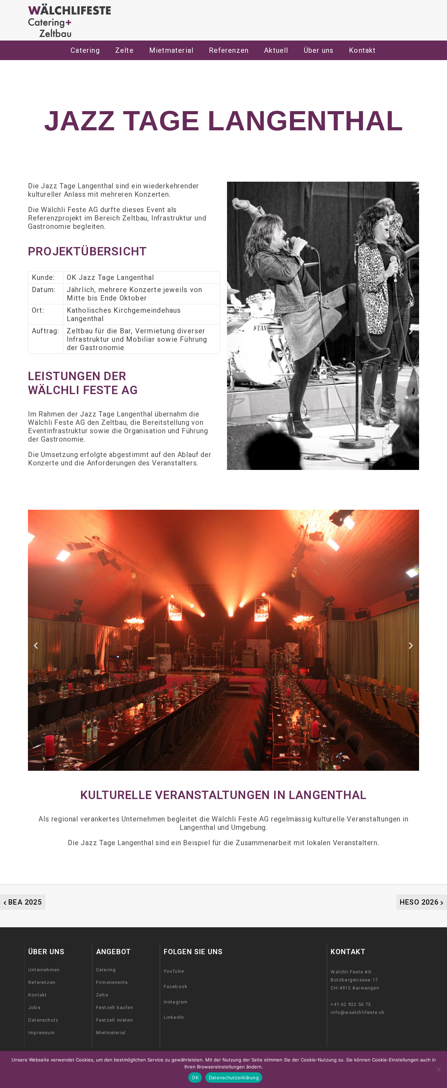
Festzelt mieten (114, 1020)
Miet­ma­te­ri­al (171, 50)
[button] (235, 331)
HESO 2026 (419, 902)
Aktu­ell (276, 50)
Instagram (176, 1001)
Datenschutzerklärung (234, 1077)
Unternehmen (44, 969)
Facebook (176, 986)
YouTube (174, 971)
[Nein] (438, 1069)
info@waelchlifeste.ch (357, 1012)
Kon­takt (362, 50)
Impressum (41, 1032)
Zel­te (124, 50)
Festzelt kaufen (114, 1007)
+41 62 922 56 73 (351, 1004)
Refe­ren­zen (229, 50)
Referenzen (42, 982)
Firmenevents (112, 982)
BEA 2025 (25, 902)
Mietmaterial (111, 1032)
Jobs (34, 1007)
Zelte (102, 995)
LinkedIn (174, 1017)
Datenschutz (43, 1020)
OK (195, 1077)
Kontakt (37, 995)
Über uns (319, 50)
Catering (85, 50)
